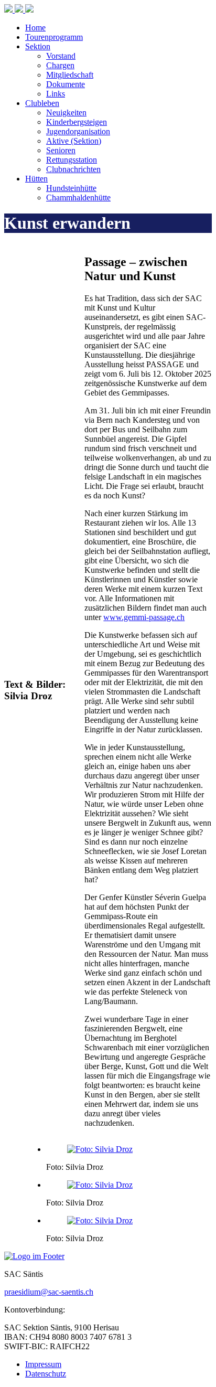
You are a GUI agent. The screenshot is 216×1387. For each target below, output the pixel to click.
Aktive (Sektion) (73, 140)
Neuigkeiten (66, 112)
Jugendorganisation (78, 131)
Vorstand (60, 55)
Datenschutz (45, 1373)
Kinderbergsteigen (76, 122)
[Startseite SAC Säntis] (19, 9)
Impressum (43, 1364)
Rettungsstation (71, 159)
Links (55, 93)
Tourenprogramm (54, 37)
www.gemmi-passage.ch (144, 617)
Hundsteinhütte (71, 188)
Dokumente (65, 84)
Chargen (60, 65)
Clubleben (42, 103)
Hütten (36, 178)
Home (35, 27)
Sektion (37, 46)
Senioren (60, 150)
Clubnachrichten (73, 169)
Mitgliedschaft (69, 74)
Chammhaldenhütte (78, 197)
